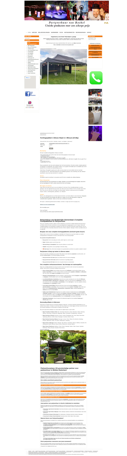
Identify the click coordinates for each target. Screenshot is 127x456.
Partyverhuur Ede (84, 451)
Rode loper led (31, 57)
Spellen (29, 62)
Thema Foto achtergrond (33, 68)
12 (46, 133)
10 (44, 133)
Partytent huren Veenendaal (33, 451)
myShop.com (46, 329)
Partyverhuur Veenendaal (93, 451)
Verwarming (30, 71)
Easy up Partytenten (32, 47)
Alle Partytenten (31, 45)
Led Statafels (30, 53)
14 (48, 133)
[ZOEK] (38, 38)
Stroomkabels (31, 65)
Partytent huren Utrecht (76, 451)
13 (47, 133)
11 (45, 133)
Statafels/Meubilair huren (33, 63)
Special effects (31, 60)
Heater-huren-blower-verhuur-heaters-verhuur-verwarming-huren (55, 452)
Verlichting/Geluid (31, 70)
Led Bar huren (31, 48)
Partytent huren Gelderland (43, 451)
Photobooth (30, 56)
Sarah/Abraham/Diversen (33, 59)
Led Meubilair (30, 51)
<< (53, 48)
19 (52, 133)
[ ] (49, 446)
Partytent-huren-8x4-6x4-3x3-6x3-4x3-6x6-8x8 (36, 452)
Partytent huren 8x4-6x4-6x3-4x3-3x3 (65, 451)
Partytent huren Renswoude (53, 451)
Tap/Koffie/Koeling (31, 67)
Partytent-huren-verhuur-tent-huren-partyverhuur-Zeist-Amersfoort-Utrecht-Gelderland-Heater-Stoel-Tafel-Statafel (47, 453)
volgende (50, 48)
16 (50, 133)
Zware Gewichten (31, 73)
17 (51, 133)
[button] (41, 135)
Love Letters (30, 54)
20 (53, 133)
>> (52, 48)
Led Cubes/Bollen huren (33, 50)
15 (49, 133)
